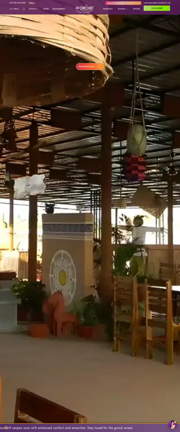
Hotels (32, 8)
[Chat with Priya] (172, 424)
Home (46, 8)
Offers (136, 8)
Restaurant (59, 8)
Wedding (108, 8)
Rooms (121, 8)
